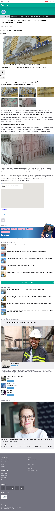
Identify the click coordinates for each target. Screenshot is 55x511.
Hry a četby (5, 229)
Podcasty (3, 477)
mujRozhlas (4, 225)
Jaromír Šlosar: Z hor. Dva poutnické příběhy (20, 265)
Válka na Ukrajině (5, 459)
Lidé (42, 16)
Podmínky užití (17, 507)
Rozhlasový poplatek (33, 470)
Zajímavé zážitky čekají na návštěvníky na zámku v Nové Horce (26, 245)
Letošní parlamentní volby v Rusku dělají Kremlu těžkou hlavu (16, 444)
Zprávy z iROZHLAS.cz (8, 401)
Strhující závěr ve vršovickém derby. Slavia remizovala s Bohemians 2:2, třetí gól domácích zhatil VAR (26, 446)
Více (47, 16)
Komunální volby (5, 462)
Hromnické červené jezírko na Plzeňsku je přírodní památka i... (26, 289)
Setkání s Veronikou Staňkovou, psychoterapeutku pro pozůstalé (26, 251)
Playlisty (37, 16)
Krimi (13, 229)
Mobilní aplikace (5, 480)
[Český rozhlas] (5, 1)
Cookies (3, 507)
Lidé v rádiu (31, 464)
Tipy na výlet (5, 16)
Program (39, 8)
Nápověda (31, 462)
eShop (3, 466)
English (24, 507)
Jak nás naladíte (32, 459)
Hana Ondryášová (28, 64)
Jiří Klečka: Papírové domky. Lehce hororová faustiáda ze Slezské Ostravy (29, 258)
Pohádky (21, 229)
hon (5, 214)
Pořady (21, 16)
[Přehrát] (2, 72)
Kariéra (30, 466)
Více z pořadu (6, 287)
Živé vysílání (5, 232)
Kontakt (30, 468)
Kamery (52, 8)
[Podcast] (1, 78)
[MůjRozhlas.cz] (3, 34)
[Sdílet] (4, 78)
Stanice (3, 464)
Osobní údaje (10, 507)
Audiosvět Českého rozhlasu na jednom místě (12, 239)
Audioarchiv (46, 8)
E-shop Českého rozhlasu (10, 319)
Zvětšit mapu (4, 209)
